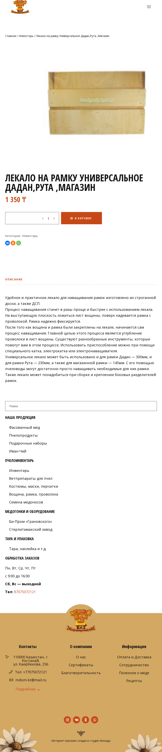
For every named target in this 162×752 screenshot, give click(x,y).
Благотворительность (81, 672)
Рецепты (134, 680)
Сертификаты (81, 664)
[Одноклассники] (13, 243)
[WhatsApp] (18, 243)
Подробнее (26, 689)
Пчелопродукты (23, 435)
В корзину (83, 218)
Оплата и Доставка (134, 657)
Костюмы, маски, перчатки (33, 486)
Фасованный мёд (24, 427)
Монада (105, 741)
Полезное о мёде (134, 672)
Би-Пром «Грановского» (30, 521)
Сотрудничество (134, 664)
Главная (10, 36)
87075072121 (25, 591)
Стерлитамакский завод (30, 529)
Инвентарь (26, 36)
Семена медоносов (26, 502)
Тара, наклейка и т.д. (27, 548)
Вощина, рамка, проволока (33, 494)
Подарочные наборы (28, 443)
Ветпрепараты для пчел (30, 478)
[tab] (15, 281)
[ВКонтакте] (7, 243)
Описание (14, 279)
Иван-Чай (17, 451)
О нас (81, 657)
